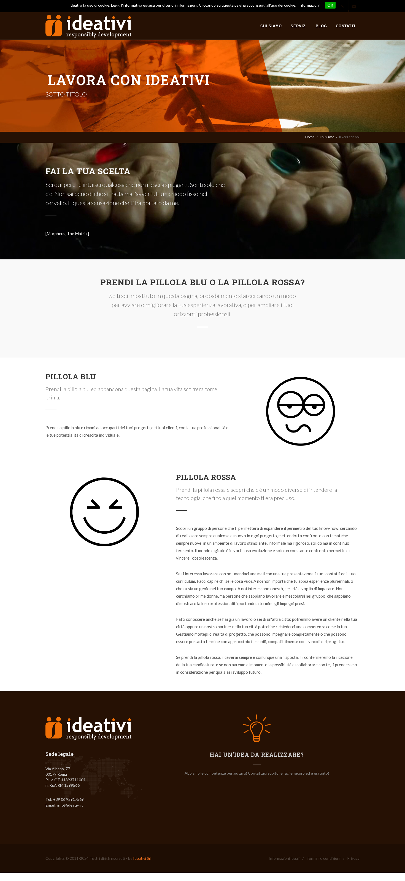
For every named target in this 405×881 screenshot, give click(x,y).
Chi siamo (271, 26)
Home (310, 137)
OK (330, 5)
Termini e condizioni (323, 858)
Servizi (299, 26)
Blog (321, 26)
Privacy (353, 858)
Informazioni (309, 5)
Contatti (345, 26)
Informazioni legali (284, 858)
